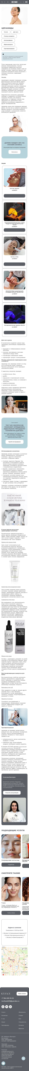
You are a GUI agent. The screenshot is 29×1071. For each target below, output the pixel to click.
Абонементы (22, 1012)
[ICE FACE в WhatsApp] (2, 1006)
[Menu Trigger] (26, 2)
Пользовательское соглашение (6, 1057)
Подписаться (14, 505)
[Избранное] (4, 2)
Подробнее (11, 864)
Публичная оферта (6, 1055)
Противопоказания (9, 48)
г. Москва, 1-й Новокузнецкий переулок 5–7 (14, 933)
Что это (6, 32)
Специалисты (22, 1022)
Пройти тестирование (14, 442)
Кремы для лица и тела (8, 542)
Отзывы (21, 1015)
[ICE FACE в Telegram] (6, 1006)
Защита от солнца (6, 699)
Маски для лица (6, 656)
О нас (3, 1018)
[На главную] (5, 993)
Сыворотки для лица (7, 599)
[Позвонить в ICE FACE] (23, 1058)
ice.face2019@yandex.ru (10, 1001)
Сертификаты (5, 1025)
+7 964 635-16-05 (7, 998)
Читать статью (11, 913)
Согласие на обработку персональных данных (7, 1053)
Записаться (14, 152)
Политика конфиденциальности (7, 1050)
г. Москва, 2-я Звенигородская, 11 (14, 937)
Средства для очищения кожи (10, 587)
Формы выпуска (8, 44)
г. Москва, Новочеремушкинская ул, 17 (14, 935)
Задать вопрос (22, 993)
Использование (8, 40)
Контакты (21, 1025)
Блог (20, 1018)
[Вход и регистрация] (21, 2)
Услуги (3, 1012)
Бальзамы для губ (7, 687)
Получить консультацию (11, 792)
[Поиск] (2, 2)
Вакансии (21, 1028)
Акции (3, 1022)
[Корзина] (8, 2)
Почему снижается (9, 36)
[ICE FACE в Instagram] (10, 1006)
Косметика (4, 1015)
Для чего (15, 32)
